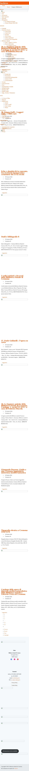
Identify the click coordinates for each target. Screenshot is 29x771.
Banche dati (10, 59)
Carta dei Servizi (5, 83)
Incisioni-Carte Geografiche (11, 39)
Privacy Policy (14, 682)
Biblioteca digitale (6, 40)
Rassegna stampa (5, 88)
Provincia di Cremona (7, 113)
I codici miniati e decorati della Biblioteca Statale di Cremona (12, 277)
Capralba (4, 116)
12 (4, 622)
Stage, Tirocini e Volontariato (8, 92)
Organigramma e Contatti (7, 86)
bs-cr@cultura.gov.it (16, 678)
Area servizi (4, 15)
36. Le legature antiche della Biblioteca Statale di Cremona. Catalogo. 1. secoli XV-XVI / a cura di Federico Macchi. (14, 406)
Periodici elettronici (12, 51)
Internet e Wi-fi (8, 78)
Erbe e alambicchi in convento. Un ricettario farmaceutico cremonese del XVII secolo (14, 173)
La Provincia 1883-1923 (13, 48)
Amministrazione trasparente (8, 127)
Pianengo (4, 114)
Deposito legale (5, 91)
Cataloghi (4, 28)
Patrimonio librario (6, 30)
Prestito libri (8, 74)
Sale (3, 13)
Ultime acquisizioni (9, 37)
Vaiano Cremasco (5, 117)
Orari (3, 85)
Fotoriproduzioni (8, 80)
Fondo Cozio (11, 56)
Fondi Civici (8, 33)
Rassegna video (5, 89)
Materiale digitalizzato (13, 47)
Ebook (9, 53)
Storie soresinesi (11, 58)
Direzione (4, 18)
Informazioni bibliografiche (11, 77)
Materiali (4, 99)
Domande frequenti (6, 69)
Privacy (3, 131)
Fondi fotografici (5, 64)
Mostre (6, 107)
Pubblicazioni (5, 101)
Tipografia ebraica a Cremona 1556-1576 (14, 531)
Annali (6, 103)
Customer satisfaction (6, 128)
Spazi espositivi (5, 16)
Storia (3, 12)
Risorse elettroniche (9, 44)
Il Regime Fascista (12, 45)
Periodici (7, 34)
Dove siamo (4, 71)
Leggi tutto (4, 192)
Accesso (3, 82)
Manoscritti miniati (12, 54)
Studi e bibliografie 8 (10, 237)
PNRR (3, 130)
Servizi (3, 72)
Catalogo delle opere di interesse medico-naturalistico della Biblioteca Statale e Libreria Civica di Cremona (14, 591)
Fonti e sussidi (8, 104)
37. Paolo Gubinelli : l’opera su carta (14, 341)
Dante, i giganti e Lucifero (11, 42)
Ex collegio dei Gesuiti (10, 21)
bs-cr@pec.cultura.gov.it (15, 679)
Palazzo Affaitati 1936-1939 (11, 23)
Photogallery (5, 20)
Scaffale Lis (10, 50)
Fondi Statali (8, 31)
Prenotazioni (8, 75)
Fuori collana (8, 106)
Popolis (16, 768)
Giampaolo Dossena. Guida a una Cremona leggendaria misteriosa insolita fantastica (13, 471)
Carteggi (4, 62)
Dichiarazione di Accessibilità (10, 751)
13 (4, 624)
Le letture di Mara (6, 98)
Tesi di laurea (8, 36)
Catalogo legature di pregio (11, 61)
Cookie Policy (14, 685)
